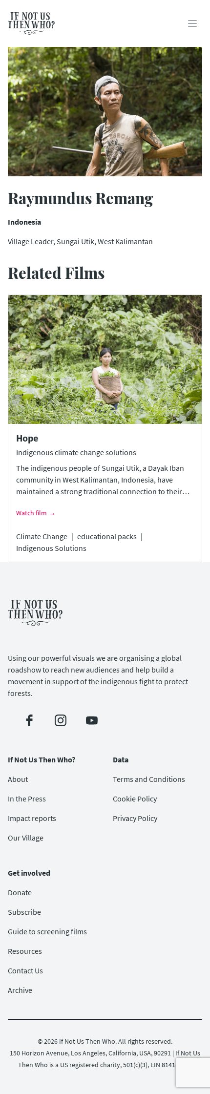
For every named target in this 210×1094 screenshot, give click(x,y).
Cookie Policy (135, 798)
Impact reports (32, 818)
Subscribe (24, 912)
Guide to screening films (47, 931)
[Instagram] (60, 720)
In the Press (27, 798)
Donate (20, 892)
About (18, 779)
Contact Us (25, 970)
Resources (25, 951)
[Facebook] (29, 720)
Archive (20, 990)
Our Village (25, 837)
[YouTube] (92, 720)
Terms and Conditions (149, 779)
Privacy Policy (135, 818)
